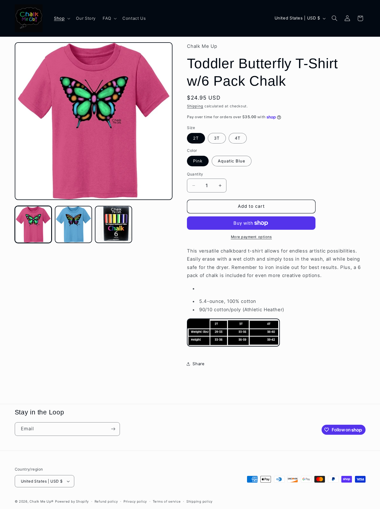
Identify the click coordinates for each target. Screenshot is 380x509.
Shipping (195, 106)
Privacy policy (135, 501)
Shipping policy (199, 501)
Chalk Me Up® (41, 501)
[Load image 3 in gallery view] (113, 224)
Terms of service (167, 501)
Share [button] (198, 363)
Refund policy (106, 501)
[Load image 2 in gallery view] (73, 224)
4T (237, 138)
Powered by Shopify (72, 501)
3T (216, 138)
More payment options (251, 237)
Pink (197, 161)
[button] (61, 18)
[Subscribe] (113, 429)
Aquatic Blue (232, 161)
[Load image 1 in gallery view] (33, 224)
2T (196, 138)
